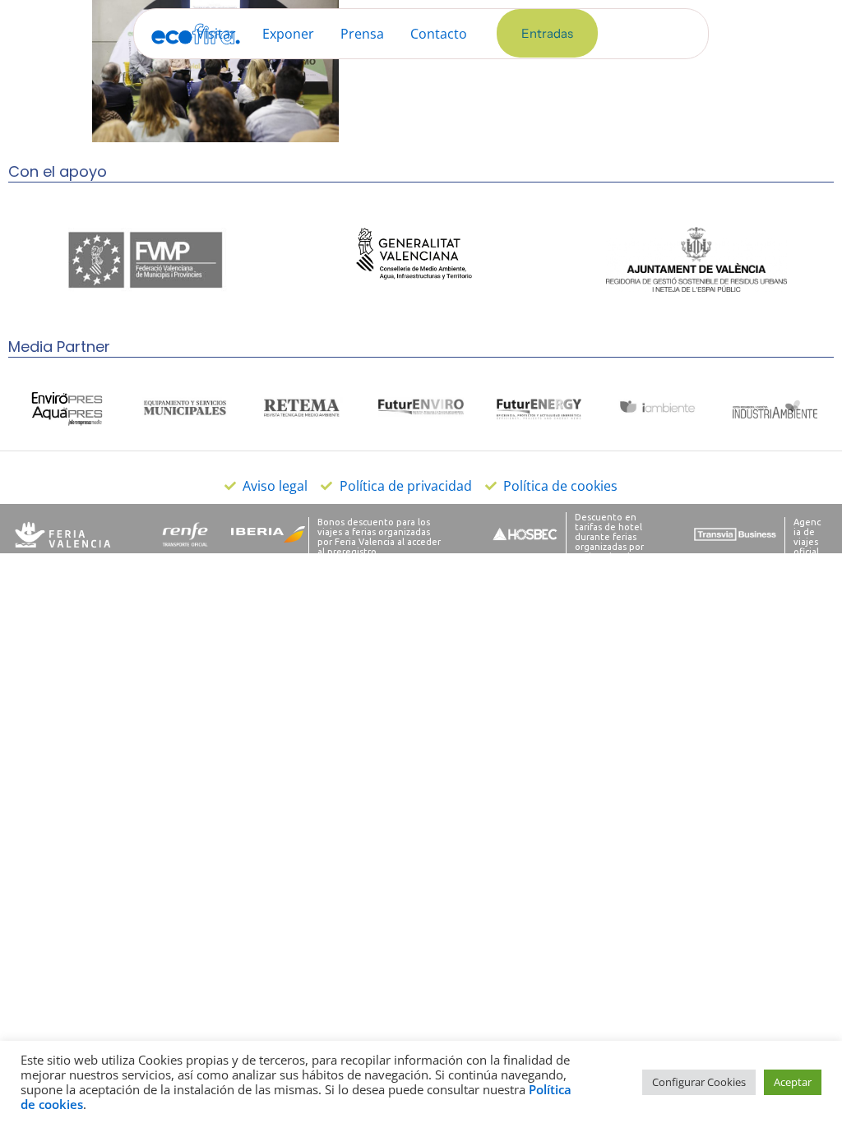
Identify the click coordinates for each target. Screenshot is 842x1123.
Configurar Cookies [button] (699, 1081)
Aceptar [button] (793, 1081)
